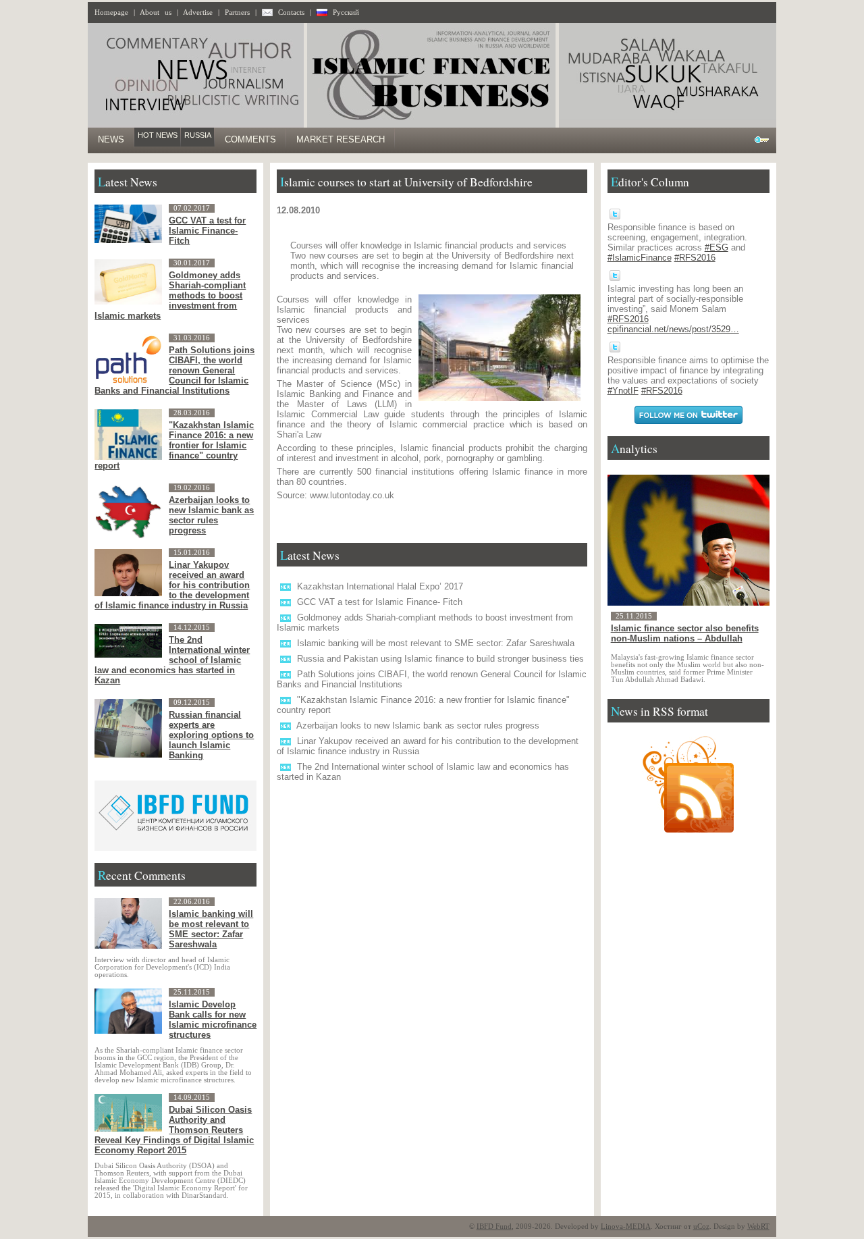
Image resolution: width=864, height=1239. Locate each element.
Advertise (198, 12)
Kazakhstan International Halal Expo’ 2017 (380, 586)
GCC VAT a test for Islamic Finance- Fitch (379, 602)
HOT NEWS (158, 135)
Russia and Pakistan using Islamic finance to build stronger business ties (440, 659)
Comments (250, 139)
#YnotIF (623, 391)
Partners (237, 12)
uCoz (701, 1226)
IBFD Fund (494, 1226)
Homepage (111, 12)
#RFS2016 (695, 258)
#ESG (716, 247)
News (111, 139)
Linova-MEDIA (626, 1226)
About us (155, 12)
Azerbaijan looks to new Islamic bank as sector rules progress (417, 725)
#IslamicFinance (640, 258)
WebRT (758, 1226)
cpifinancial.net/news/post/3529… (673, 329)
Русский (346, 12)
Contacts (291, 12)
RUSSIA (197, 135)
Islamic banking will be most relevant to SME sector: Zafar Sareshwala (435, 643)
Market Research (340, 139)
